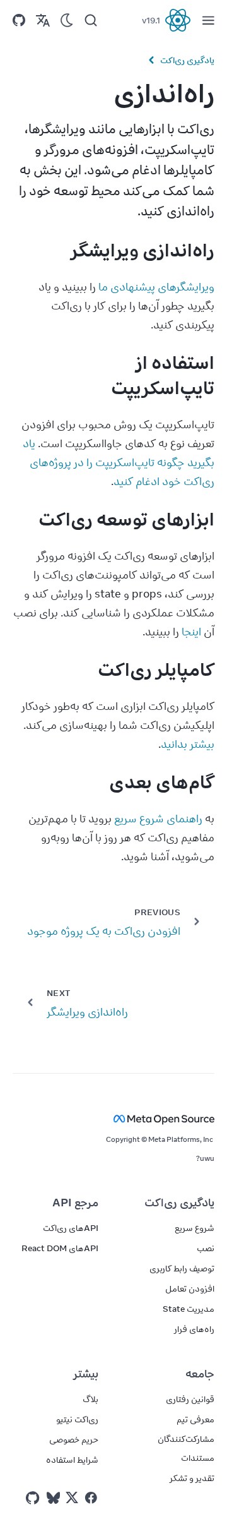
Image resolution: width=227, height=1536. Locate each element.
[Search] (91, 20)
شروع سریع (194, 1228)
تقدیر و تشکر (192, 1478)
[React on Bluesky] (53, 1497)
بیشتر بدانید (187, 744)
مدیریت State (188, 1309)
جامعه (199, 1374)
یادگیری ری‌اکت (187, 60)
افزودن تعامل (189, 1288)
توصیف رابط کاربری (181, 1268)
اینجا (191, 632)
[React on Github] (34, 1498)
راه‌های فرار (194, 1329)
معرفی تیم (195, 1419)
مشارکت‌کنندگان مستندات (186, 1448)
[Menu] (208, 20)
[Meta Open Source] (113, 1119)
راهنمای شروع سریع (158, 818)
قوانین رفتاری (190, 1399)
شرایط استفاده (72, 1460)
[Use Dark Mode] (67, 20)
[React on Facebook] (91, 1498)
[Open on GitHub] (19, 20)
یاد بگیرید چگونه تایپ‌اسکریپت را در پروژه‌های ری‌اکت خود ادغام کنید (117, 462)
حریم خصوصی (73, 1439)
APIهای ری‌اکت (70, 1228)
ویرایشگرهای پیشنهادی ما (156, 287)
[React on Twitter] (72, 1497)
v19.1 (151, 20)
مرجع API (75, 1202)
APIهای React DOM (59, 1248)
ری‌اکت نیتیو (77, 1419)
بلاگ (90, 1399)
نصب (205, 1248)
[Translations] (43, 20)
